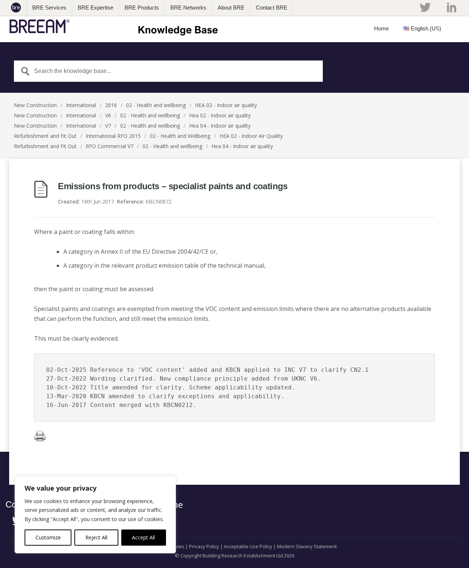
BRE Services (49, 7)
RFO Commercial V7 (109, 146)
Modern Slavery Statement (307, 546)
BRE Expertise (95, 7)
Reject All (96, 537)
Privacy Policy (204, 546)
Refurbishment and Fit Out (45, 135)
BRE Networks (188, 7)
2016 (111, 105)
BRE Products (142, 7)
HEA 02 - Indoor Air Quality (251, 135)
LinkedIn (452, 7)
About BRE (231, 7)
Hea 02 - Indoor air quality (220, 115)
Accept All (143, 537)
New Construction (35, 105)
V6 (108, 115)
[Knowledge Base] (115, 26)
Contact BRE (271, 7)
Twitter (425, 7)
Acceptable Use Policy (248, 546)
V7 (108, 125)
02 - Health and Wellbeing (180, 135)
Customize (48, 537)
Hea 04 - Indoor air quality (220, 125)
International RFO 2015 (113, 135)
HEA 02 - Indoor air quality (226, 105)
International (81, 105)
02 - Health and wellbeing (156, 105)
